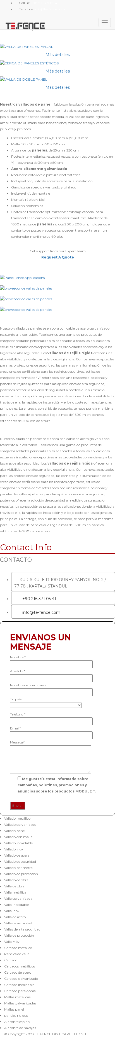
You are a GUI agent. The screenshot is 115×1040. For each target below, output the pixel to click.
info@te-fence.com (41, 612)
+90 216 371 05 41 (39, 598)
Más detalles (57, 54)
